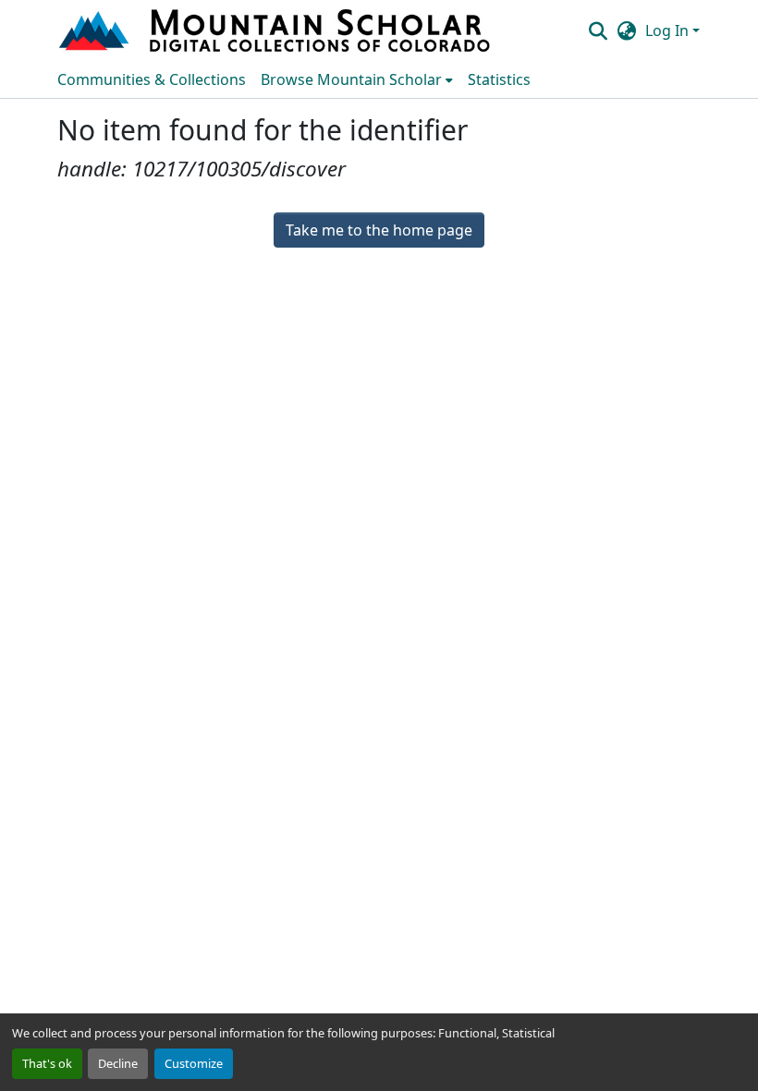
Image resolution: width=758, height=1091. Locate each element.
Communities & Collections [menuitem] (151, 79)
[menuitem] (357, 79)
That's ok (47, 1063)
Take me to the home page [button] (379, 230)
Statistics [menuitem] (499, 79)
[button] (276, 30)
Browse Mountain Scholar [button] (351, 79)
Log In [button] (668, 30)
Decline (118, 1063)
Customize (194, 1063)
